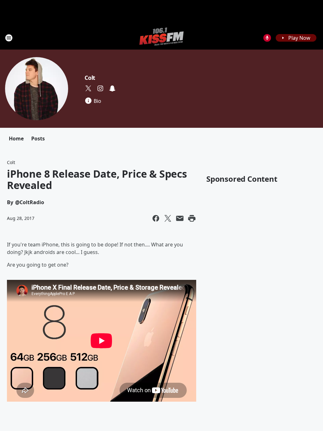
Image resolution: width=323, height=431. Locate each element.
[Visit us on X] (88, 88)
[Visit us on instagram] (100, 88)
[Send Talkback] (267, 38)
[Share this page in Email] (179, 218)
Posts (38, 138)
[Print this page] (191, 218)
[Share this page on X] (167, 218)
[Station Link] (161, 37)
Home (16, 138)
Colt (90, 77)
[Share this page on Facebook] (155, 218)
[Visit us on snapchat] (112, 88)
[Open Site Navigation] (9, 38)
